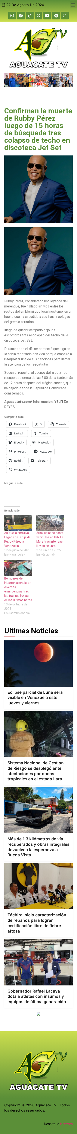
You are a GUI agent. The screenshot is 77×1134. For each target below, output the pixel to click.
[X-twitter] (38, 15)
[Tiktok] (30, 15)
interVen (66, 1124)
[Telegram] (56, 15)
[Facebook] (21, 15)
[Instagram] (12, 15)
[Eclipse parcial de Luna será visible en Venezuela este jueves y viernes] (38, 663)
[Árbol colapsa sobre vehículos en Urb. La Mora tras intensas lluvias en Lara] (50, 523)
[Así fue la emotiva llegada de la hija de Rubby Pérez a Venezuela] (18, 523)
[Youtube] (47, 15)
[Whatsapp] (65, 15)
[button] (73, 4)
